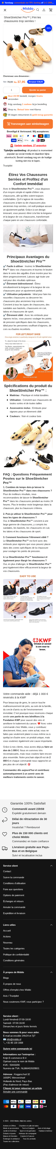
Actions (7, 936)
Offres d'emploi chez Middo (19, 217)
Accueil (7, 930)
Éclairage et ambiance (11, 1139)
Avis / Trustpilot (11, 996)
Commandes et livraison (18, 257)
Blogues (10, 178)
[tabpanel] (28, 397)
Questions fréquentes (16, 224)
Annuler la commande (17, 244)
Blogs (6, 977)
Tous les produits (29, 1139)
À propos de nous (14, 191)
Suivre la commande (16, 211)
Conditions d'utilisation (17, 230)
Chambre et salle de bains (29, 1126)
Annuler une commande (15, 1091)
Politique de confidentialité (19, 198)
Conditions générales (13, 960)
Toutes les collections (11, 1141)
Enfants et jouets (9, 1133)
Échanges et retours (16, 250)
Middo (16, 1121)
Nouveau (7, 942)
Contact (10, 184)
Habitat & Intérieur (45, 1131)
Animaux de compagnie (27, 1133)
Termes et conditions (16, 264)
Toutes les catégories (16, 204)
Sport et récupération (28, 1131)
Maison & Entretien (10, 1136)
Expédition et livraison (14, 913)
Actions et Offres (9, 1126)
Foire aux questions (13, 889)
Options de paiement (16, 237)
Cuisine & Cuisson (27, 1136)
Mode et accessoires (11, 1128)
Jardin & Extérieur (10, 1131)
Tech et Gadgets (28, 1128)
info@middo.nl (14, 1039)
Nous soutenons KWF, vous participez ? (23, 1001)
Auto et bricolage (44, 1128)
